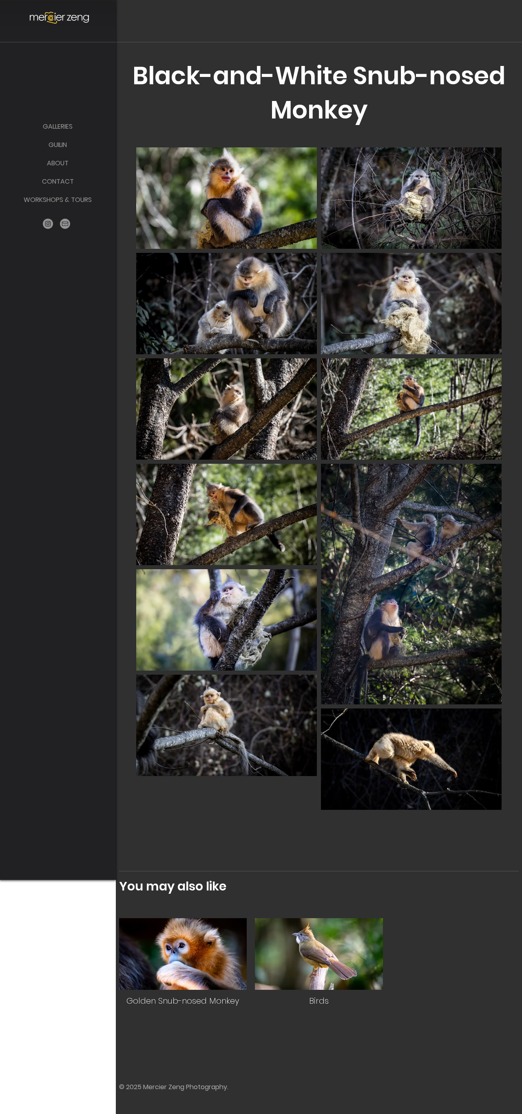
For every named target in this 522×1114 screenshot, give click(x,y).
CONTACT (58, 181)
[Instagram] (48, 224)
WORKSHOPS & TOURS (58, 199)
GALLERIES (58, 126)
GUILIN (58, 144)
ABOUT (58, 163)
